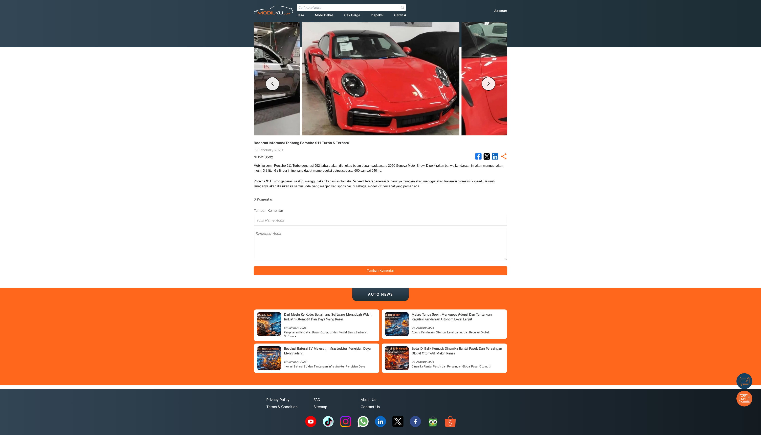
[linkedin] (495, 156)
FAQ (317, 400)
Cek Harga (352, 15)
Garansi (400, 15)
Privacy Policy (278, 400)
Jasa (300, 15)
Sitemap (320, 407)
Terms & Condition (282, 407)
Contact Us (370, 407)
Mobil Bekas (324, 15)
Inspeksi (377, 15)
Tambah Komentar (380, 270)
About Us (368, 400)
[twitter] (487, 156)
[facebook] (478, 156)
